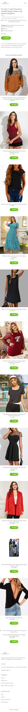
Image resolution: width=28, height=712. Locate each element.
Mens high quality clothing (13, 25)
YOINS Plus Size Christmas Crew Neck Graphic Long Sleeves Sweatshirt (14, 361)
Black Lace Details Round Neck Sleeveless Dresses (14, 309)
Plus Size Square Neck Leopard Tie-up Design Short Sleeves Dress (14, 635)
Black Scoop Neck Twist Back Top (14, 617)
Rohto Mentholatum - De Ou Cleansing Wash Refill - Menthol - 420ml (14, 565)
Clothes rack (4, 680)
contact (3, 697)
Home (2, 15)
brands (2, 678)
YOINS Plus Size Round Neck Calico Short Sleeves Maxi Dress (14, 256)
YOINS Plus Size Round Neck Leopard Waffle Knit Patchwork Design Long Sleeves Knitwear (14, 98)
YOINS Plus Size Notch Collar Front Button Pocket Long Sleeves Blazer (14, 521)
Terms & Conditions (5, 699)
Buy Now (6, 38)
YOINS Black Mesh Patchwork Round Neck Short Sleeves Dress (14, 468)
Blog (2, 694)
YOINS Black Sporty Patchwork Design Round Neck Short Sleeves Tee (14, 415)
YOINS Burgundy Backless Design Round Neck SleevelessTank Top (14, 151)
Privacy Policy (4, 702)
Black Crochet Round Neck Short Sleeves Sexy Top (14, 204)
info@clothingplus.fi (5, 670)
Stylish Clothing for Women (7, 685)
